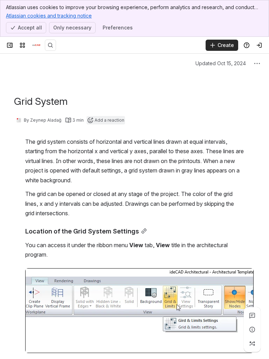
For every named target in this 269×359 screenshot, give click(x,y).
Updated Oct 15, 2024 (220, 63)
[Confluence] (36, 45)
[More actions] (257, 63)
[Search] (50, 45)
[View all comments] (252, 315)
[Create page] (252, 343)
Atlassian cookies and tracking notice (49, 16)
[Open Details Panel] (252, 329)
